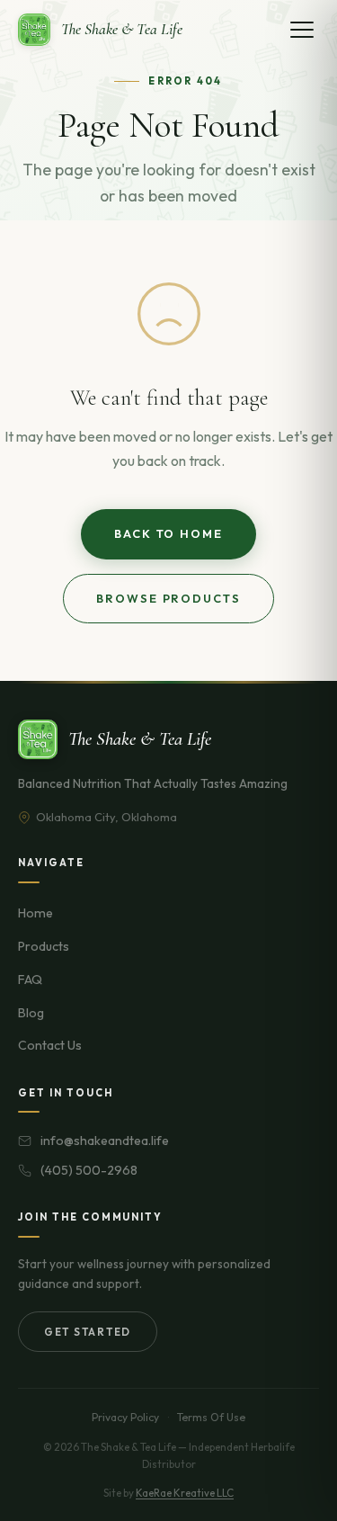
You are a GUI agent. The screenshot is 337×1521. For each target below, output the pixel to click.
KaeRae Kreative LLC (185, 1492)
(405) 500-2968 (88, 1170)
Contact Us (50, 1045)
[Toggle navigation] (302, 29)
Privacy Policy (125, 1417)
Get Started (87, 1331)
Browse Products (168, 598)
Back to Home (168, 533)
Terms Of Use (211, 1417)
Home (35, 913)
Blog (31, 1013)
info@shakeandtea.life (104, 1140)
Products (43, 946)
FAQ (30, 979)
